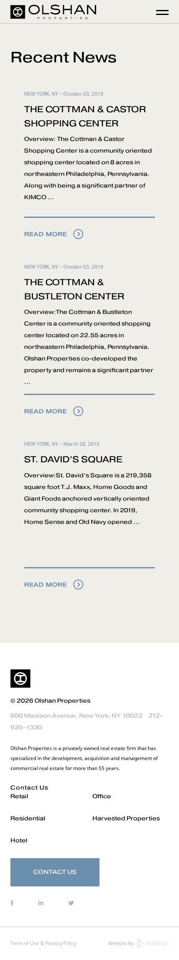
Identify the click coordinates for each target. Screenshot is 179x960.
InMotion (153, 943)
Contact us (29, 787)
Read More (45, 234)
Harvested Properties (126, 818)
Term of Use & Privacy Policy (43, 943)
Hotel (18, 840)
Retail (19, 796)
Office (101, 796)
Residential (27, 818)
